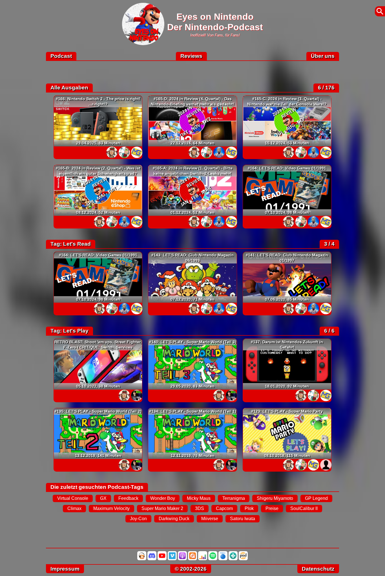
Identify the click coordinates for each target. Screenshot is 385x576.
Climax (74, 508)
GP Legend (316, 498)
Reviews (191, 56)
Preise (271, 508)
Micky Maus (199, 498)
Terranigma (233, 498)
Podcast (61, 56)
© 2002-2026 (191, 569)
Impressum (64, 569)
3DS (199, 508)
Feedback (128, 498)
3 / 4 (329, 244)
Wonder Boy (162, 498)
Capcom (224, 508)
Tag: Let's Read (70, 244)
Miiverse (209, 518)
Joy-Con (138, 518)
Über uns (323, 56)
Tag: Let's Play (69, 331)
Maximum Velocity (111, 508)
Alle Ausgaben (69, 88)
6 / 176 (326, 88)
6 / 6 (329, 331)
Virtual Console (72, 498)
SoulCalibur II (304, 508)
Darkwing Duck (174, 518)
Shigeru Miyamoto (275, 498)
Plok (249, 508)
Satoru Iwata (242, 518)
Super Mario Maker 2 (162, 508)
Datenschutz (318, 569)
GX (103, 498)
